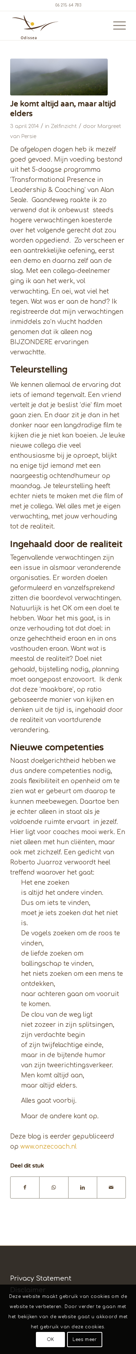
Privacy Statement (40, 1278)
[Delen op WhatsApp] (54, 1187)
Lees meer (84, 1339)
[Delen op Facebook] (25, 1187)
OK (50, 1339)
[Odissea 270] (56, 25)
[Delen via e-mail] (111, 1187)
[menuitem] (116, 25)
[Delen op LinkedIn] (83, 1187)
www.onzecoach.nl (48, 1146)
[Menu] (116, 25)
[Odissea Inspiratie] (59, 77)
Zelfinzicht (64, 126)
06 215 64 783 (68, 5)
